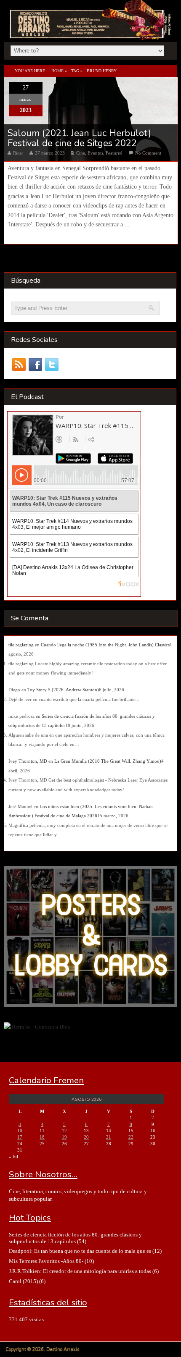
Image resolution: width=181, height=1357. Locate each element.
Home (57, 70)
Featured (114, 152)
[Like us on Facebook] (36, 364)
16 (152, 1130)
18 (42, 1136)
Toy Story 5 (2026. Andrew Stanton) (63, 689)
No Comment (148, 152)
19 (64, 1136)
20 (86, 1136)
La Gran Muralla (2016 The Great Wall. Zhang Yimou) (107, 761)
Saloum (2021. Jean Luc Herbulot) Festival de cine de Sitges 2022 (79, 138)
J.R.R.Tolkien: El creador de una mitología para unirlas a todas (80, 1271)
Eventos (95, 152)
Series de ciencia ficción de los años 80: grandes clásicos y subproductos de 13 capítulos (75, 1237)
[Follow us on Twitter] (52, 364)
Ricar (18, 152)
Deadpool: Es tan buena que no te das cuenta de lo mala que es (80, 1251)
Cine (80, 152)
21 (108, 1136)
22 (130, 1136)
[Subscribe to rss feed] (19, 364)
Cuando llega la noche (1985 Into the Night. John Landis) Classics (105, 644)
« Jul (13, 1156)
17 (19, 1136)
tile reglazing (21, 644)
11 (42, 1130)
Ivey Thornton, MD (27, 761)
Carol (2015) (23, 1281)
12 (64, 1130)
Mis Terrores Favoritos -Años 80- (46, 1261)
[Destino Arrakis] (91, 31)
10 (19, 1130)
